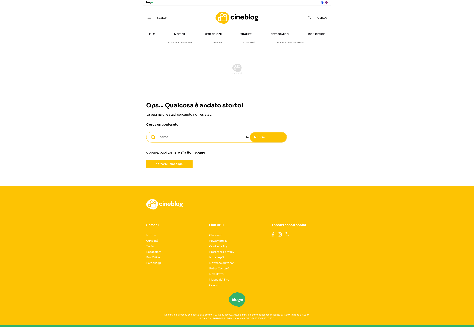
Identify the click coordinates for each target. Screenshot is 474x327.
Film (152, 34)
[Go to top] (411, 314)
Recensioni (335, 49)
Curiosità (335, 43)
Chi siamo (215, 235)
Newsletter (216, 274)
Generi (217, 42)
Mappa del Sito (219, 279)
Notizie (332, 36)
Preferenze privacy (221, 252)
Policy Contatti (219, 268)
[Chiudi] (465, 10)
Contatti (214, 285)
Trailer (405, 36)
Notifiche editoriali (221, 263)
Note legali (216, 257)
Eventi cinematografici (291, 42)
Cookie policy (218, 246)
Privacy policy (218, 240)
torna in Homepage (169, 164)
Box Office (408, 43)
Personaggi (280, 34)
